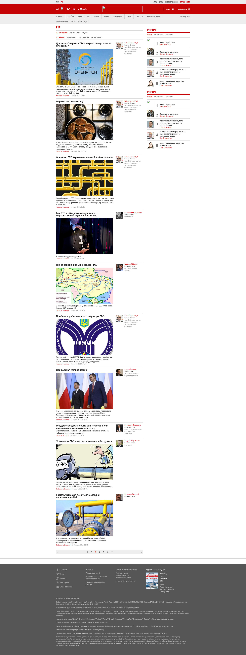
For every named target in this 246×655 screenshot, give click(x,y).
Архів (162, 585)
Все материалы (61, 33)
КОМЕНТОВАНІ (158, 35)
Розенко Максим (166, 65)
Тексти (73, 21)
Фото (80, 21)
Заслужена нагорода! (169, 52)
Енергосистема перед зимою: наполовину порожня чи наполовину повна (172, 72)
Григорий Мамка (131, 264)
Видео (84, 33)
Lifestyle (139, 16)
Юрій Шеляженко (166, 85)
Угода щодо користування (125, 581)
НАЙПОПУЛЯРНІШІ (171, 2)
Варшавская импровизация (71, 370)
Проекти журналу (166, 587)
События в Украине (63, 489)
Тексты (72, 33)
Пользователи (84, 37)
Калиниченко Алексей (133, 212)
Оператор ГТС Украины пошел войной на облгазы (84, 157)
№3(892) (163, 574)
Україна (70, 16)
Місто (80, 16)
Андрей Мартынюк (132, 441)
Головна (59, 16)
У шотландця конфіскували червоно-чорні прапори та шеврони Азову (171, 61)
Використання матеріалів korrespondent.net (96, 578)
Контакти (89, 570)
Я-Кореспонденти (62, 21)
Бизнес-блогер (96, 37)
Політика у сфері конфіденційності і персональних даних (123, 575)
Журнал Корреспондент (155, 570)
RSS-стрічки (64, 583)
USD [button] (74, 9)
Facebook (63, 570)
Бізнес (97, 16)
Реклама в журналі (167, 589)
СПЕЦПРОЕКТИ (185, 2)
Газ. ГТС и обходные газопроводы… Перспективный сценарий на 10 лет (77, 214)
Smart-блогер (71, 37)
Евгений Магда (130, 369)
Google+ (63, 578)
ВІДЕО (155, 2)
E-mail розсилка (66, 587)
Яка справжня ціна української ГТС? (76, 265)
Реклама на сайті (93, 573)
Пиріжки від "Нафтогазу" (70, 101)
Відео (86, 21)
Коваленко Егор (165, 44)
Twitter (62, 574)
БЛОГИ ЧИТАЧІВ (153, 16)
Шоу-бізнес (118, 16)
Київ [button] (57, 9)
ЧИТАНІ (149, 35)
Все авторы (60, 37)
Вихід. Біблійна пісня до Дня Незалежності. (172, 82)
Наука (106, 16)
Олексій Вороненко (166, 54)
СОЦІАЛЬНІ (169, 35)
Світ (88, 16)
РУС (57, 2)
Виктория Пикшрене (132, 425)
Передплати (164, 592)
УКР (62, 2)
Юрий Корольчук (131, 43)
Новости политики (62, 95)
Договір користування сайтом (126, 569)
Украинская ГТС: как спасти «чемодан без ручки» (84, 441)
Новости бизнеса (62, 435)
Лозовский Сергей (131, 494)
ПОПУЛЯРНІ (151, 29)
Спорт (129, 16)
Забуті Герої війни (167, 42)
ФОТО (161, 2)
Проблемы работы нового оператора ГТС (80, 316)
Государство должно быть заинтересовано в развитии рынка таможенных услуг (82, 426)
